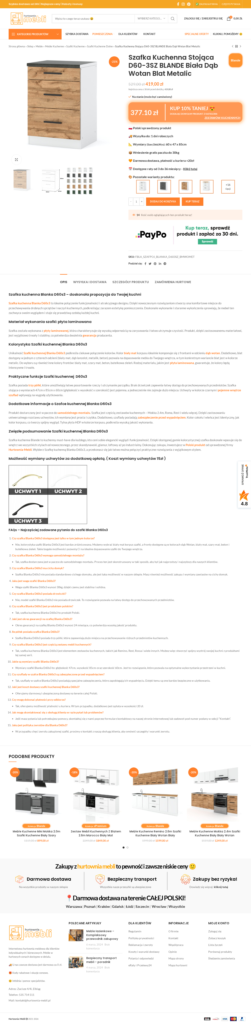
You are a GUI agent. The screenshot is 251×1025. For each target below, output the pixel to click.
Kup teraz (192, 201)
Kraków (104, 906)
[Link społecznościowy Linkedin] (160, 263)
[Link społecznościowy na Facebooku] (178, 4)
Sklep (30, 46)
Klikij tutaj (190, 169)
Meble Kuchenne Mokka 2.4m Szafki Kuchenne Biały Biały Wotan (214, 833)
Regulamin (134, 931)
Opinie (172, 951)
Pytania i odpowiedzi (141, 958)
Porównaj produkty (220, 951)
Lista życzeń (215, 944)
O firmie (173, 931)
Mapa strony (176, 958)
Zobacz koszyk (217, 938)
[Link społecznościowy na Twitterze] (150, 263)
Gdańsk (118, 906)
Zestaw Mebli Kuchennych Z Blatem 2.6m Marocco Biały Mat (96, 833)
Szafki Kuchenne (75, 46)
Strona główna (17, 46)
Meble (39, 46)
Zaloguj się (214, 931)
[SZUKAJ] (172, 18)
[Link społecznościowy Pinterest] (189, 4)
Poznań (89, 906)
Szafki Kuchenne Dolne (100, 46)
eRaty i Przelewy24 (140, 965)
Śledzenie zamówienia (221, 958)
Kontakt (173, 938)
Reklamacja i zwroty (140, 944)
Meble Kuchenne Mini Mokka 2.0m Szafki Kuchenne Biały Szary (36, 833)
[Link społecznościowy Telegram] (164, 263)
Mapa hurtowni (177, 965)
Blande (235, 60)
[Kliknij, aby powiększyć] (16, 160)
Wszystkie (176, 906)
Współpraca (175, 944)
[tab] (63, 280)
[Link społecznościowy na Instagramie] (183, 4)
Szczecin (142, 906)
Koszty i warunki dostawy (143, 951)
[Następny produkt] (240, 46)
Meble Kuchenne (54, 46)
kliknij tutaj (221, 887)
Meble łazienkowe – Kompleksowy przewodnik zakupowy (102, 935)
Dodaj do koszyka (163, 201)
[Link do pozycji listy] (36, 989)
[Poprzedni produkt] (233, 46)
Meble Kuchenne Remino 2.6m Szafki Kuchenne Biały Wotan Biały (155, 833)
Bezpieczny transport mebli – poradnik (101, 960)
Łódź (129, 906)
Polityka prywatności (141, 938)
